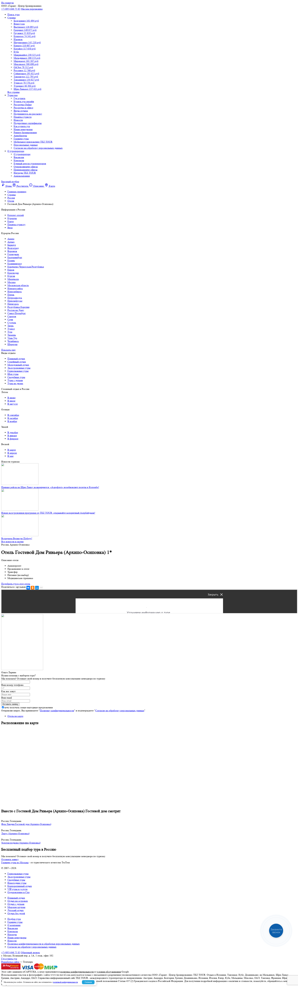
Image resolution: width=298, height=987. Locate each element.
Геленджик (13, 254)
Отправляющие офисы (26, 166)
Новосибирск (14, 291)
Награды (12, 934)
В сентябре (13, 415)
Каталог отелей (15, 215)
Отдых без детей (16, 913)
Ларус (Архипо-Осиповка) (15, 833)
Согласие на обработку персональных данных (38, 147)
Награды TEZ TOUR (25, 172)
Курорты (12, 218)
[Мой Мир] (37, 588)
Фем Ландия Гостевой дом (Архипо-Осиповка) (26, 824)
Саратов (11, 316)
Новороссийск (15, 288)
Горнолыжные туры (18, 371)
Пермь (10, 294)
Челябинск (13, 341)
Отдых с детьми (15, 904)
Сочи (10, 319)
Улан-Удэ (12, 338)
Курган (11, 276)
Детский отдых (15, 910)
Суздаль (11, 322)
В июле (11, 400)
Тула (9, 331)
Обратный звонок (30, 952)
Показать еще (8, 349)
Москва (11, 282)
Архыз (10, 241)
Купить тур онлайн (24, 101)
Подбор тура (14, 918)
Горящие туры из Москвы (15, 862)
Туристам (12, 95)
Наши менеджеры (23, 129)
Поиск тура (13, 14)
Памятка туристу (16, 224)
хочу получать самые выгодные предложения (28, 707)
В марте (11, 449)
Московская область (18, 285)
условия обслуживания (108, 971)
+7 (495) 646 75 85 (10, 8)
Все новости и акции (12, 541)
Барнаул (11, 244)
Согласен (88, 982)
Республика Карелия (18, 307)
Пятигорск (13, 303)
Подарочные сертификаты (28, 123)
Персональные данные (26, 144)
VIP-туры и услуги (17, 889)
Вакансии (19, 157)
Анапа (10, 238)
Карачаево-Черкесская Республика (25, 266)
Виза (10, 227)
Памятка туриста (23, 116)
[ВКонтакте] (28, 588)
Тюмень (11, 335)
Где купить (19, 98)
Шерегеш (12, 344)
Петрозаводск (14, 297)
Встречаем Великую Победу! (16, 538)
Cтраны (11, 17)
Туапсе (11, 328)
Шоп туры (12, 374)
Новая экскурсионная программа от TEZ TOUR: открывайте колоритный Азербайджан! (48, 512)
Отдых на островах (17, 900)
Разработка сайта (10, 961)
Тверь (10, 325)
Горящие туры (21, 138)
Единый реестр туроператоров (30, 163)
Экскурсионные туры (18, 367)
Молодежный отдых (18, 364)
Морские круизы (16, 907)
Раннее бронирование (25, 132)
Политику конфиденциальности (57, 710)
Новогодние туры (16, 882)
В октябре (12, 418)
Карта (10, 221)
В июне (11, 397)
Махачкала (13, 279)
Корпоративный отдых (19, 886)
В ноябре (12, 421)
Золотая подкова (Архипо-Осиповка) (21, 842)
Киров (10, 269)
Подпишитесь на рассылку (28, 113)
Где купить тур (9, 958)
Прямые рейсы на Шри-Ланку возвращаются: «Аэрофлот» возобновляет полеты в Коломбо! (50, 487)
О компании (13, 925)
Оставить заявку (10, 859)
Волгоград (13, 248)
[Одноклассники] (32, 588)
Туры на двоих (15, 383)
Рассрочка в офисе (23, 107)
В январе (12, 435)
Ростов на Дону (15, 310)
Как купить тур (22, 126)
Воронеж (12, 251)
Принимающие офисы (25, 169)
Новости (18, 120)
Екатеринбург (14, 257)
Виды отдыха (21, 110)
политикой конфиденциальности (65, 982)
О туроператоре (15, 151)
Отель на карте (15, 716)
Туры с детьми (15, 380)
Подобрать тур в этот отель (15, 583)
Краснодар (13, 272)
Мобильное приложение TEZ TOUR (33, 141)
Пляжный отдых (16, 358)
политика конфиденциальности (77, 971)
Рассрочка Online (23, 104)
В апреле (12, 452)
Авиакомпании (22, 175)
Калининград (14, 263)
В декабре (12, 432)
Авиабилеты (20, 135)
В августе (12, 403)
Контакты (19, 160)
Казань (11, 260)
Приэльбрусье (14, 300)
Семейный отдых (16, 361)
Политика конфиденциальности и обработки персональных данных (43, 943)
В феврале (12, 438)
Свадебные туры (16, 377)
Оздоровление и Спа (18, 892)
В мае (10, 456)
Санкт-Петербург (16, 313)
